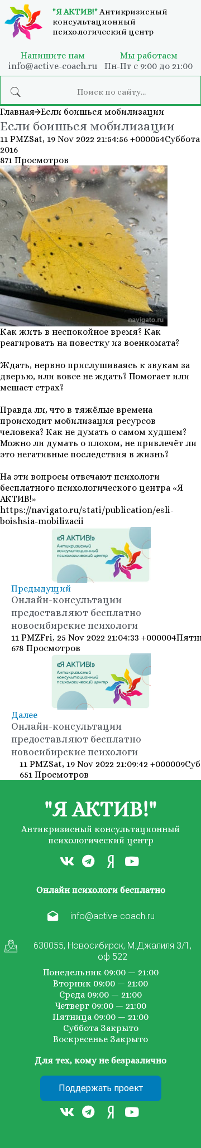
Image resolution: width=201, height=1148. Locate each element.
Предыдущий (41, 588)
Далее (24, 715)
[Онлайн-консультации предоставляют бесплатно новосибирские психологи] (100, 555)
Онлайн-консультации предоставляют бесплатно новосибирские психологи (76, 612)
